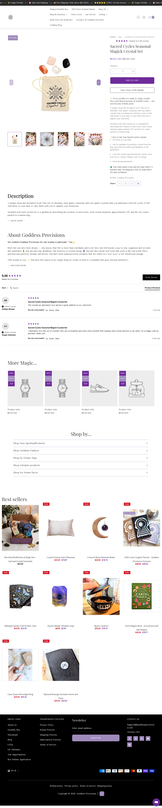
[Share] (119, 183)
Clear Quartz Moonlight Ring (20, 694)
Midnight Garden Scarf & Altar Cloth (20, 626)
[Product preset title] (25, 388)
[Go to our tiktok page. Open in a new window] (141, 738)
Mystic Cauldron (101, 626)
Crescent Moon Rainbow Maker (101, 557)
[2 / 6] (31, 139)
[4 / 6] (63, 139)
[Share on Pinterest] (138, 183)
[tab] (152, 288)
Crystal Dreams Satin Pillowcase (61, 557)
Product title (14, 409)
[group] (14, 276)
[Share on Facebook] (125, 183)
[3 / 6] (47, 139)
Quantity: (114, 66)
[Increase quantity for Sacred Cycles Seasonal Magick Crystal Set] (133, 71)
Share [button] (57, 310)
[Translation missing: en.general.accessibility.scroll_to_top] (102, 793)
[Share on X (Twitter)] (132, 183)
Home (112, 37)
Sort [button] (4, 288)
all (120, 37)
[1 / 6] (15, 139)
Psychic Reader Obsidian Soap (61, 626)
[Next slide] (99, 82)
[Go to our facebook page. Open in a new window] (129, 738)
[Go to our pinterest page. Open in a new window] (129, 744)
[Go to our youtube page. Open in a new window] (148, 738)
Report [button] (51, 310)
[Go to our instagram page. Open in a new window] (135, 738)
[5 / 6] (79, 139)
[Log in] (144, 17)
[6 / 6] (95, 139)
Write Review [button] (151, 277)
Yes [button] (47, 310)
